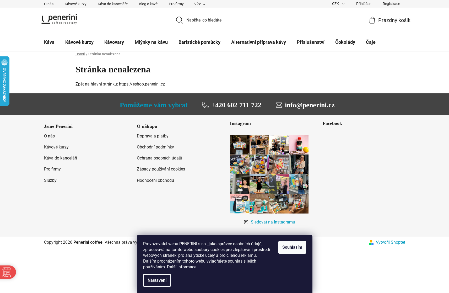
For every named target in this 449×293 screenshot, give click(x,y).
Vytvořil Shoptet (390, 242)
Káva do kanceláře (113, 4)
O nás (48, 4)
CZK (336, 4)
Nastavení (157, 280)
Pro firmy (176, 4)
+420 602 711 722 (236, 105)
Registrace (391, 4)
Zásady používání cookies (161, 169)
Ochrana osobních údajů (159, 158)
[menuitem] (49, 42)
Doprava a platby (153, 136)
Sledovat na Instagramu (273, 222)
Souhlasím (292, 247)
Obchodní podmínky (155, 147)
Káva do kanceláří (60, 158)
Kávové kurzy (75, 4)
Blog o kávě (148, 4)
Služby (50, 180)
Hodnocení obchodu (155, 180)
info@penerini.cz (310, 105)
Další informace (181, 266)
